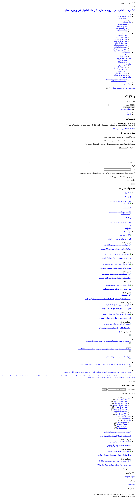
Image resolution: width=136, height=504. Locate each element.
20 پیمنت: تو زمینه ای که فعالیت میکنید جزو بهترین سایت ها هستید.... (108, 341)
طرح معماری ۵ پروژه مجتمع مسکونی (116, 289)
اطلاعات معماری (120, 377)
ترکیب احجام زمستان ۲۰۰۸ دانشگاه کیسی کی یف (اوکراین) (108, 299)
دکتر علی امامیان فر (113, 375)
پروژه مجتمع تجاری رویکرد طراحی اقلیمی (115, 278)
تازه (130, 226)
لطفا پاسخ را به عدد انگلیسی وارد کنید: (122, 176)
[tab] (66, 113)
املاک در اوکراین (121, 65)
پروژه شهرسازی (121, 37)
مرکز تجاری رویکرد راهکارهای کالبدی (116, 258)
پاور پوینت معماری (112, 377)
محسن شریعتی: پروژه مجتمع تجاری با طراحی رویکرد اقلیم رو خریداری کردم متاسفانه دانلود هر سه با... (97, 372)
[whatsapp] (131, 484)
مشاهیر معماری (122, 26)
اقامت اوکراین (122, 69)
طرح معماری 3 (128, 377)
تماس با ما (127, 84)
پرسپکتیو (62, 375)
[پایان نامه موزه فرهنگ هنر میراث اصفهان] (117, 314)
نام (133, 166)
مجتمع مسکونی (47, 375)
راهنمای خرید (123, 18)
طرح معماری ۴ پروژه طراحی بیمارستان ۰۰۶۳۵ (113, 465)
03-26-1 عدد (131, 105)
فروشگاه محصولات (124, 16)
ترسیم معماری (122, 24)
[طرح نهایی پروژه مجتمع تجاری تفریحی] (118, 304)
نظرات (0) (128, 114)
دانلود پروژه (127, 375)
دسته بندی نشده (126, 416)
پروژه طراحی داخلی (120, 45)
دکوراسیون (34, 375)
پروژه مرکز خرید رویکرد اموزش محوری (115, 268)
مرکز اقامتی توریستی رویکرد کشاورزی (116, 249)
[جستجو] (134, 2)
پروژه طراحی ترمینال (120, 48)
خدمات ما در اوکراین (120, 75)
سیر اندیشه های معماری (95, 375)
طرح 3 (13, 375)
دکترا (125, 54)
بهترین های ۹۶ (122, 60)
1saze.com (132, 375)
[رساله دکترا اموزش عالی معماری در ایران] (116, 324)
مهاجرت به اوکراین (121, 73)
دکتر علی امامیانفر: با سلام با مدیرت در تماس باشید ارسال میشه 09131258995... (104, 364)
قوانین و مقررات (125, 77)
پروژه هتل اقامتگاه (121, 43)
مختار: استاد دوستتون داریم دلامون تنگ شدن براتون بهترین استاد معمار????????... (104, 349)
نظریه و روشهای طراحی (84, 375)
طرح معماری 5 (104, 377)
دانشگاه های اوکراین (120, 67)
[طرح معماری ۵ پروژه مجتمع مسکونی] (118, 285)
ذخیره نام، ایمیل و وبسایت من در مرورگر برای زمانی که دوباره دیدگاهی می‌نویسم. (106, 173)
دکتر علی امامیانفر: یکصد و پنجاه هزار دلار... (117, 356)
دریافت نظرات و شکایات (119, 81)
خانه (129, 14)
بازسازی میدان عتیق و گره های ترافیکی (115, 436)
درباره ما (128, 83)
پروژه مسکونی (122, 35)
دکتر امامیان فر (104, 375)
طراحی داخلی (67, 375)
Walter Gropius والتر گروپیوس (119, 445)
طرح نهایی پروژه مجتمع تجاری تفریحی (116, 308)
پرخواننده (128, 228)
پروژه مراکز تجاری (121, 39)
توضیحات (128, 112)
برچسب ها (127, 231)
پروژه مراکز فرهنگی (120, 47)
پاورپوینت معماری (56, 375)
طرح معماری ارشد (27, 375)
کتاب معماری (122, 31)
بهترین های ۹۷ (122, 62)
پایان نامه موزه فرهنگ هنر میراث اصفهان (115, 318)
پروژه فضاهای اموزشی (119, 50)
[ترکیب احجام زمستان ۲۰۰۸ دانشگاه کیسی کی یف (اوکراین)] (126, 295)
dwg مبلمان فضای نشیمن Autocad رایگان (114, 455)
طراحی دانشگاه (7, 375)
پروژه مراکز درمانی (120, 41)
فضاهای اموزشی (19, 375)
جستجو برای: (131, 389)
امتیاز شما (131, 147)
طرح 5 (99, 377)
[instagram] (129, 477)
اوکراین (128, 64)
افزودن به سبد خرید (128, 107)
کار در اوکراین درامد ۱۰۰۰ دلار (119, 239)
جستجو (105, 389)
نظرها (129, 230)
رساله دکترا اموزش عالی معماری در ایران (115, 328)
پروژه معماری (126, 33)
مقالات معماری (122, 30)
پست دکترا (123, 56)
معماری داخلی (40, 375)
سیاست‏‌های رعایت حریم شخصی (116, 79)
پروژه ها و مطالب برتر (123, 58)
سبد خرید (124, 20)
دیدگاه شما (131, 162)
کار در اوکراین (122, 71)
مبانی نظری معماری (92, 377)
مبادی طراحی (126, 22)
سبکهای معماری (121, 28)
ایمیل (133, 169)
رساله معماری (126, 52)
